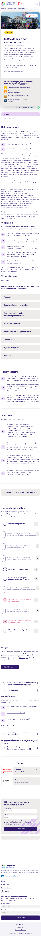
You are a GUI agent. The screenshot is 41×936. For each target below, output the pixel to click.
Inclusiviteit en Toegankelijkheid (17, 332)
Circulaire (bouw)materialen (16, 305)
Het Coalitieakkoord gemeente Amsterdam (22, 707)
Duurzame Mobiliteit (12, 324)
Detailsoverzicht (8, 118)
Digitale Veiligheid (11, 348)
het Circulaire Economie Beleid (18, 719)
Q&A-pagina (23, 658)
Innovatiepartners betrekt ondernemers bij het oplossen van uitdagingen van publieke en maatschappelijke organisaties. (20, 871)
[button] (20, 524)
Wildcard (7, 356)
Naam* (6, 814)
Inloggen (7, 891)
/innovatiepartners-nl (12, 876)
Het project (7, 114)
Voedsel (7, 297)
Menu (36, 4)
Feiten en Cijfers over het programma (19, 492)
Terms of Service (20, 930)
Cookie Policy (20, 927)
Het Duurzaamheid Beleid (16, 713)
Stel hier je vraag (10, 667)
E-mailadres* (8, 808)
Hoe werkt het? (6, 888)
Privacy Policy (20, 924)
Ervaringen (5, 885)
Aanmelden (25, 144)
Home (3, 8)
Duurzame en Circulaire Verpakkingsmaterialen (14, 314)
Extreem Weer (9, 340)
